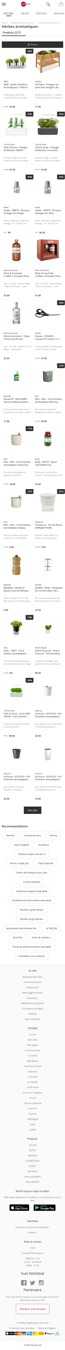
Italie (32, 1124)
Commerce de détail (32, 1008)
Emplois (32, 1232)
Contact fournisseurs (32, 1253)
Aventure (32, 1071)
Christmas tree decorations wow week (31, 900)
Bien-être (32, 1039)
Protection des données (21, 1328)
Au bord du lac (32, 1050)
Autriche (32, 1108)
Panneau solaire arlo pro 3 (31, 854)
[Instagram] (41, 1283)
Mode (25, 13)
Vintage (41, 13)
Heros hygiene (21, 844)
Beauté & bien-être (32, 976)
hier (43, 1300)
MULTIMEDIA (32, 1181)
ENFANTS (32, 1171)
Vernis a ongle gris (19, 863)
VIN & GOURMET (32, 1176)
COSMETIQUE (32, 1160)
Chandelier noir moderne (32, 956)
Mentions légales (47, 1328)
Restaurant (32, 987)
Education (32, 998)
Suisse (32, 1034)
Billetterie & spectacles (32, 1003)
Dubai (32, 1129)
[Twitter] (32, 1283)
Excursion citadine (32, 1092)
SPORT (32, 1166)
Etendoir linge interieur (31, 919)
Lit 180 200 (51, 928)
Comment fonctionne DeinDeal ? (32, 1227)
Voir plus (33, 810)
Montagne (32, 1045)
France (32, 1113)
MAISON (32, 1155)
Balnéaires (32, 1061)
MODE (32, 1150)
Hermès (10, 835)
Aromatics (43, 844)
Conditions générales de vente (33, 1322)
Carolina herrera (32, 835)
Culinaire (32, 1076)
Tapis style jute (45, 863)
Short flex (17, 937)
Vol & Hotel (32, 1087)
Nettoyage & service (32, 992)
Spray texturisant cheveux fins (21, 928)
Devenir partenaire (33, 1309)
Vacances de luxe (32, 1066)
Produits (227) (12, 32)
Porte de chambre (41, 937)
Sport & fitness (32, 1019)
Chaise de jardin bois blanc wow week (31, 946)
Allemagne (32, 1119)
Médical (33, 1013)
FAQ (32, 1247)
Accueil (9, 13)
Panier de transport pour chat (31, 872)
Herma (53, 835)
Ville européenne (32, 1103)
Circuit (32, 1097)
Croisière (32, 1055)
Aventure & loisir (32, 982)
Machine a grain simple (31, 909)
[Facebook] (24, 1283)
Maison (59, 13)
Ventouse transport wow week (31, 891)
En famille (32, 1082)
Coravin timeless (31, 881)
